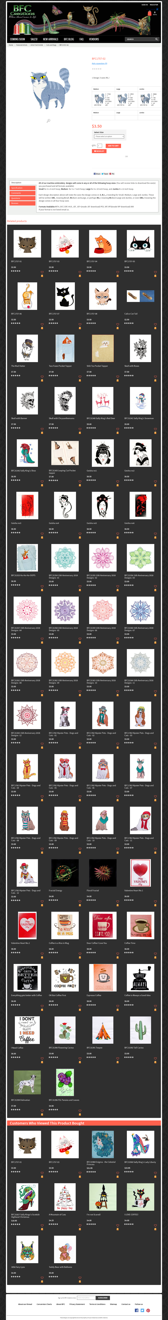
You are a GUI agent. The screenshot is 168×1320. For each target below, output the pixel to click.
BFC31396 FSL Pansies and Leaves (64, 1100)
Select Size (99, 132)
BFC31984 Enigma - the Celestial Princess (101, 1163)
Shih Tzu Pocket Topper (97, 366)
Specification (16, 188)
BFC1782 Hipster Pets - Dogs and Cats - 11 (139, 839)
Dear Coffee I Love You (97, 943)
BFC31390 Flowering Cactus (61, 1048)
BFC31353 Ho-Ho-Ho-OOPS (23, 575)
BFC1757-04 (92, 261)
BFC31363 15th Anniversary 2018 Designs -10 (101, 681)
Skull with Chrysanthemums (61, 418)
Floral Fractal (93, 891)
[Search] (156, 39)
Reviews (14, 203)
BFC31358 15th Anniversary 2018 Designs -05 (63, 629)
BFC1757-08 (92, 314)
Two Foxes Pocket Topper (60, 366)
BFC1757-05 (129, 261)
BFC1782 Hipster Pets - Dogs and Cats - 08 (25, 839)
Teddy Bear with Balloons (60, 1267)
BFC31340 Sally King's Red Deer (101, 418)
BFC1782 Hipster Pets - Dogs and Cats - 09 (63, 839)
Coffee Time (129, 943)
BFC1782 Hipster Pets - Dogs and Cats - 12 (25, 892)
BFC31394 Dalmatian (20, 1100)
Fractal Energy (55, 891)
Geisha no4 (54, 523)
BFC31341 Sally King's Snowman (139, 418)
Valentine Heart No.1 (133, 891)
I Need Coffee (17, 1048)
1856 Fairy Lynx (18, 1267)
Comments (16, 193)
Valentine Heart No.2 (20, 943)
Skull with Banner (19, 418)
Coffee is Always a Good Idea (137, 995)
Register (154, 5)
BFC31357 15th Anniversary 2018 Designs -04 (25, 629)
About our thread (25, 1304)
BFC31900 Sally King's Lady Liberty (140, 1162)
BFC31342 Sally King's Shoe (23, 471)
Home (11, 45)
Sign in (145, 5)
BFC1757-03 (54, 261)
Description (16, 182)
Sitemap (113, 1304)
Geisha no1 (92, 471)
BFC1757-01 (16, 261)
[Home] (26, 12)
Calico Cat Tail (130, 314)
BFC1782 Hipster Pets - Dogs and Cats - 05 (63, 786)
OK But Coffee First (57, 995)
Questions (15, 198)
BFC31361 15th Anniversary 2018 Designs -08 (25, 681)
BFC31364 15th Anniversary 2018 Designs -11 (138, 681)
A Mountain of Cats (57, 1215)
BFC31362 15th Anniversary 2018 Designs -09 (63, 681)
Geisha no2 (129, 471)
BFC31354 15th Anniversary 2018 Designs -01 (63, 576)
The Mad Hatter (18, 366)
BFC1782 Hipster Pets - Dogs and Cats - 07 (139, 786)
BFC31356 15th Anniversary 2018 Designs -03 (138, 576)
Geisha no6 (129, 523)
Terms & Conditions (97, 1304)
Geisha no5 (92, 523)
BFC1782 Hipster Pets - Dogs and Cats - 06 (101, 786)
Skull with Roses (131, 366)
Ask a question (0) (99, 63)
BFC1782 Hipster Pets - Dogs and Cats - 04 (25, 786)
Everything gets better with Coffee (26, 995)
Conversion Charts (44, 1304)
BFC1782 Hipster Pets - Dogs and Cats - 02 (101, 734)
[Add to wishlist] (42, 272)
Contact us (125, 1304)
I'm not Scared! (94, 1215)
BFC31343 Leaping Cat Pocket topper (62, 472)
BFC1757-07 (54, 314)
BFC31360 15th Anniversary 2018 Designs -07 (138, 629)
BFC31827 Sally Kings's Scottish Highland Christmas (25, 1216)
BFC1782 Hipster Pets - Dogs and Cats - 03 (139, 734)
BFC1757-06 (16, 314)
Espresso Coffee (94, 995)
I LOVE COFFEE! (131, 1215)
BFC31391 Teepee (94, 1048)
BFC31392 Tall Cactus (134, 1048)
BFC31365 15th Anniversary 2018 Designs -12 (25, 734)
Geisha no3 (16, 523)
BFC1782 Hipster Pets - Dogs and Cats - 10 (101, 839)
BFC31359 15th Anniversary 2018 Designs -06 (101, 629)
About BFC (60, 1304)
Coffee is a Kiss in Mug (59, 943)
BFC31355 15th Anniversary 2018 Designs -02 (101, 576)
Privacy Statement (77, 1304)
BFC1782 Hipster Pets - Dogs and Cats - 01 (63, 734)
